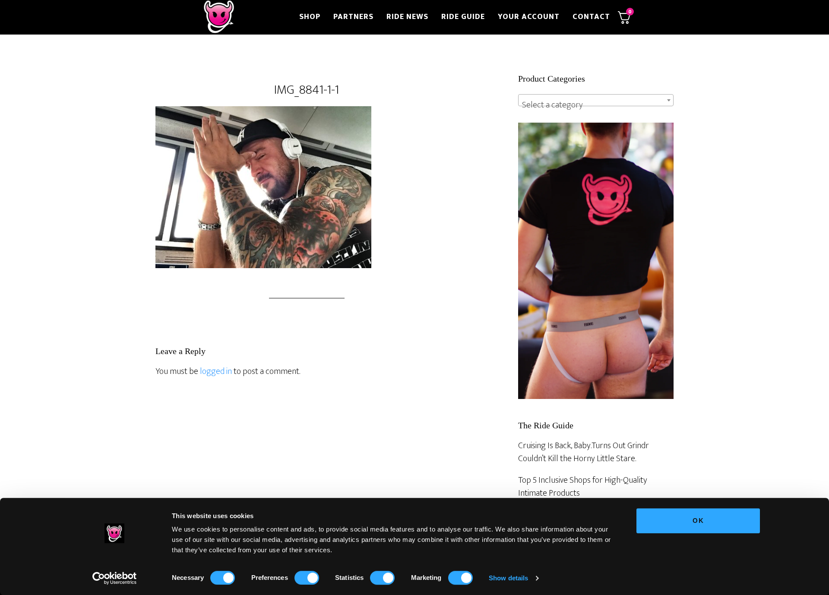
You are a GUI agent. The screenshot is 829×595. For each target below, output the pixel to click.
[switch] (306, 578)
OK (698, 520)
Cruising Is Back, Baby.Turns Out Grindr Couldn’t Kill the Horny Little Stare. (583, 452)
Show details (508, 578)
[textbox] (596, 105)
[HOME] (245, 17)
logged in (216, 371)
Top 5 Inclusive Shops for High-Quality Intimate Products (582, 486)
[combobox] (596, 100)
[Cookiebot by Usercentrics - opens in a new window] (114, 578)
